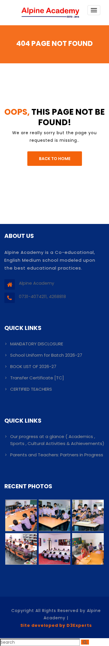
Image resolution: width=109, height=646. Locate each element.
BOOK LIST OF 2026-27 (33, 366)
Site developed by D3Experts (56, 625)
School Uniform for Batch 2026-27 (46, 355)
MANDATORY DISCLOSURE (36, 344)
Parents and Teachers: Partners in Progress (56, 455)
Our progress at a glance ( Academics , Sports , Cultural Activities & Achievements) (57, 439)
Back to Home (54, 159)
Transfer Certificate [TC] (37, 378)
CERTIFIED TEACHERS (31, 389)
